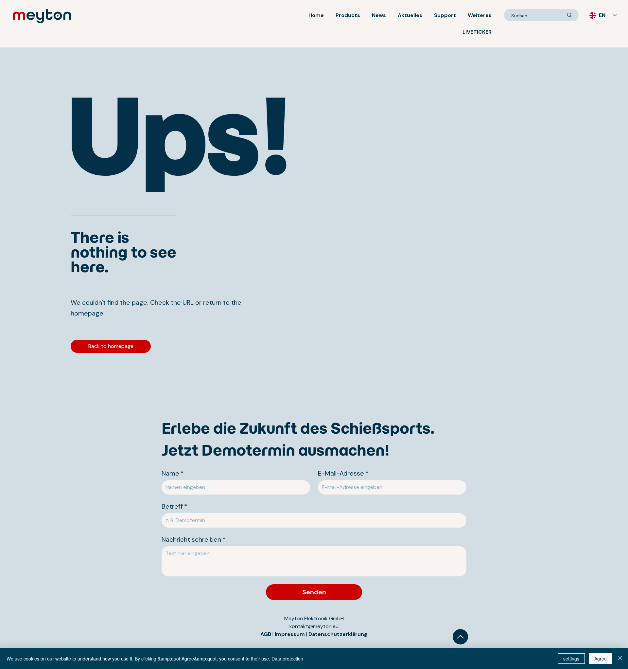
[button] (348, 15)
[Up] (460, 636)
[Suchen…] (569, 15)
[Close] (620, 658)
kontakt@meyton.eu (314, 626)
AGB (265, 634)
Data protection (287, 658)
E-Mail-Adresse (343, 473)
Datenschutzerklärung (337, 634)
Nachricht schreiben (194, 539)
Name (173, 473)
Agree (600, 658)
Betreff (174, 506)
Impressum (290, 634)
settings (571, 658)
